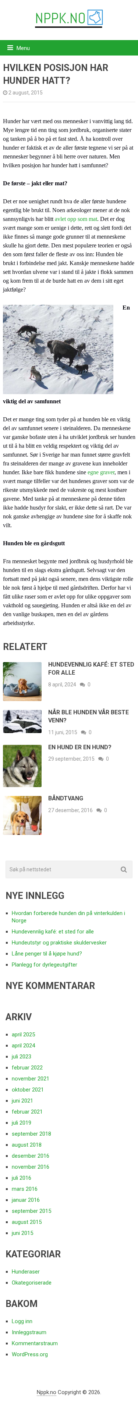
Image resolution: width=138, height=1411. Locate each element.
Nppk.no (46, 1392)
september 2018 (31, 1133)
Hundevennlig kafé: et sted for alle (53, 931)
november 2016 (30, 1167)
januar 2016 (26, 1200)
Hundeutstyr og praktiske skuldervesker (59, 942)
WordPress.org (30, 1354)
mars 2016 (25, 1189)
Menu (23, 48)
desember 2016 (30, 1156)
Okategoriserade (32, 1282)
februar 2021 (27, 1111)
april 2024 (23, 1045)
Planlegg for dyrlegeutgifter (44, 964)
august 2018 (27, 1145)
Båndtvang (65, 798)
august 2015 (27, 1222)
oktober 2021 (28, 1089)
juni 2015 (22, 1233)
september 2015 (31, 1211)
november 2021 (30, 1078)
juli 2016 (21, 1178)
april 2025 (23, 1034)
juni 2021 (22, 1100)
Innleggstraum (29, 1332)
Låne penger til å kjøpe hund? (47, 953)
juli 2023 (21, 1056)
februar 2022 (27, 1067)
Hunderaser (26, 1271)
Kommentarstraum (35, 1343)
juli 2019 (21, 1122)
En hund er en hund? (80, 747)
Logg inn (22, 1321)
